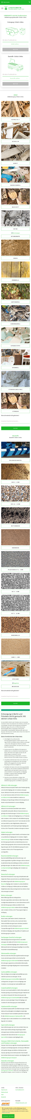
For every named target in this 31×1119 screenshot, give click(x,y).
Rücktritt (3, 1097)
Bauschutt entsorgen (8, 874)
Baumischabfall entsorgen (9, 856)
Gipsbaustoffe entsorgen (9, 1006)
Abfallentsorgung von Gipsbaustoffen (14, 1016)
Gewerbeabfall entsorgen (9, 988)
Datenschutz (4, 1092)
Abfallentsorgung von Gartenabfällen (10, 979)
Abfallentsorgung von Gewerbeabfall (10, 997)
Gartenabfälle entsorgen (9, 972)
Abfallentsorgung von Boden (21, 928)
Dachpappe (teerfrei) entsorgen (11, 937)
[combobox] (15, 421)
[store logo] (14, 8)
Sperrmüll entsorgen (8, 1025)
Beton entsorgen (6, 895)
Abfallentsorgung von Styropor (8, 1057)
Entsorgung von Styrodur (7, 1070)
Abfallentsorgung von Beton (8, 907)
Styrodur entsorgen (7, 1061)
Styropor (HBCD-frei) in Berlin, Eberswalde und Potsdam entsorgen (15, 1042)
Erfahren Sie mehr (6, 1112)
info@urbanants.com (21, 1103)
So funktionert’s (19, 1090)
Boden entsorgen (6, 916)
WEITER (15, 49)
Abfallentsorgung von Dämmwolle (9, 960)
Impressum (4, 1090)
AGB (2, 1094)
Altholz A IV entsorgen (8, 806)
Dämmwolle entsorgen (8, 953)
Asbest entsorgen (6, 832)
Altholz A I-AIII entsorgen (9, 785)
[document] (15, 1112)
